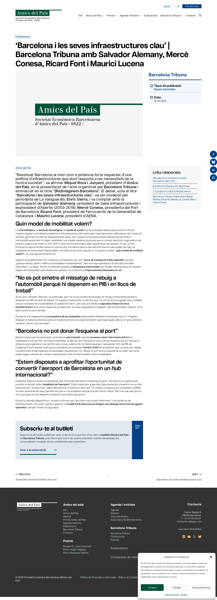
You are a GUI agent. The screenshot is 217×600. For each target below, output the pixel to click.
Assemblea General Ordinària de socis (36, 477)
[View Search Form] (200, 15)
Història (67, 516)
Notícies (115, 513)
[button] (211, 556)
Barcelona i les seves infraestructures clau (179, 477)
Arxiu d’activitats (119, 516)
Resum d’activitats (164, 89)
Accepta (152, 587)
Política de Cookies (128, 577)
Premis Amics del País (74, 519)
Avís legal (183, 594)
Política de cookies (172, 594)
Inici (81, 15)
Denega (177, 587)
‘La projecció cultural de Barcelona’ (172, 191)
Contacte (191, 15)
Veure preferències (201, 587)
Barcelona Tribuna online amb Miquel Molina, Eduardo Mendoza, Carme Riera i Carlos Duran (174, 199)
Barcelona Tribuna (168, 75)
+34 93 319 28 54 (192, 518)
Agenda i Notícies (72, 522)
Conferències (118, 536)
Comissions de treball (125, 557)
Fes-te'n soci (192, 6)
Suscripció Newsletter (190, 528)
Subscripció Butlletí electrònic (126, 519)
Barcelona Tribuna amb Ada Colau (171, 186)
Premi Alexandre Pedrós (75, 552)
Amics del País (23, 167)
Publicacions (151, 15)
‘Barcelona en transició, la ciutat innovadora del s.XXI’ (169, 179)
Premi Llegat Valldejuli (74, 549)
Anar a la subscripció (33, 450)
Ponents (115, 539)
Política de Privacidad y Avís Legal (98, 577)
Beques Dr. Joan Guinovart (77, 546)
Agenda (115, 509)
